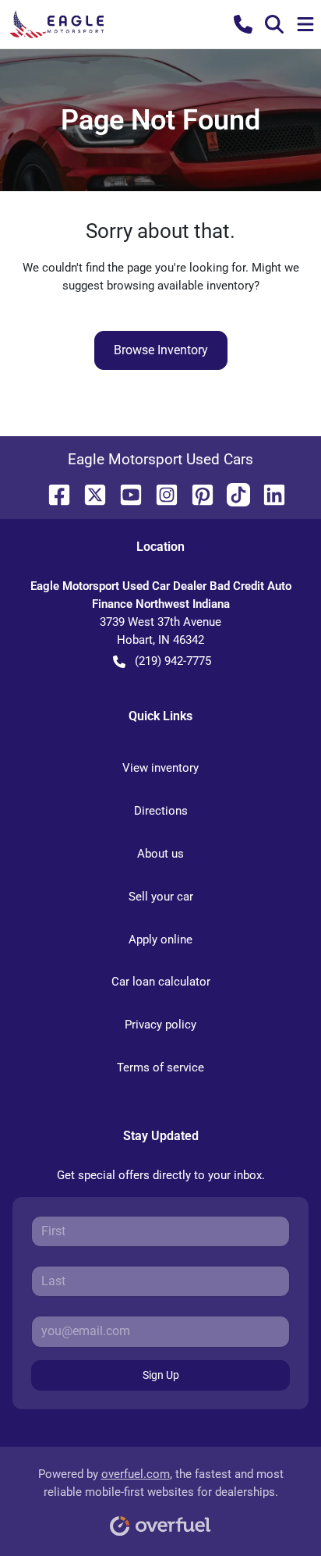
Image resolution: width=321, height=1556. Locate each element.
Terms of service (160, 1067)
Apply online (160, 940)
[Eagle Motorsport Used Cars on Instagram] (160, 494)
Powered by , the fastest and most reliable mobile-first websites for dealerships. (161, 1483)
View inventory (160, 768)
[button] (243, 24)
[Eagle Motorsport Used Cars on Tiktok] (232, 494)
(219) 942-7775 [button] (173, 661)
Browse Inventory (161, 350)
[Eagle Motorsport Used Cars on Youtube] (125, 494)
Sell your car (161, 897)
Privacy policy (160, 1025)
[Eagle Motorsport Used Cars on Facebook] (53, 494)
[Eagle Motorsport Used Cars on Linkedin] (268, 494)
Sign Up (161, 1375)
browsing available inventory (180, 286)
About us (160, 854)
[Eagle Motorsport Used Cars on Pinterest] (196, 494)
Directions (161, 811)
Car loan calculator (160, 982)
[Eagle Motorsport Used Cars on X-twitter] (89, 494)
